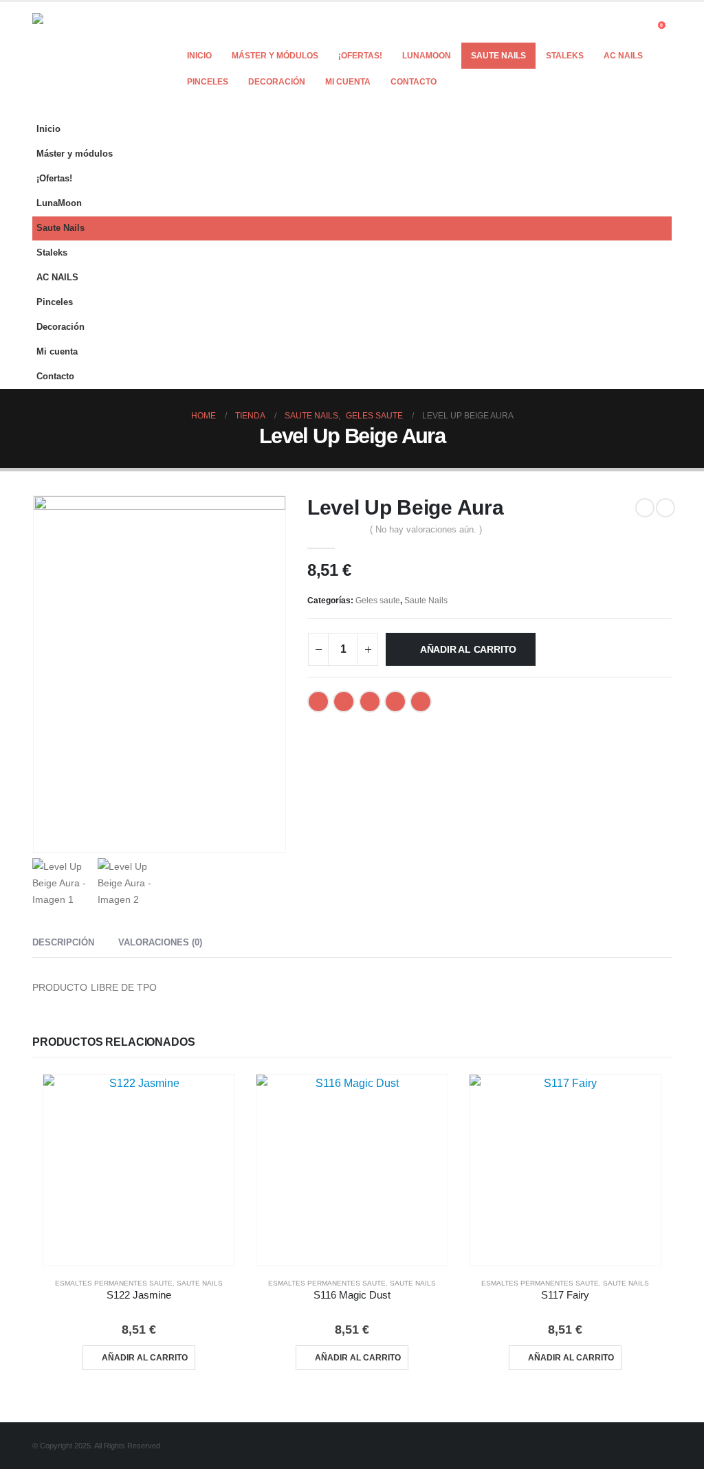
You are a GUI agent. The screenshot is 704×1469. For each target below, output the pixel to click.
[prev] (644, 507)
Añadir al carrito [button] (145, 1358)
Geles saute (377, 600)
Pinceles (207, 82)
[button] (637, 29)
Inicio (199, 55)
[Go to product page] (138, 1170)
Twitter (344, 702)
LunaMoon (426, 55)
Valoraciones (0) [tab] (160, 942)
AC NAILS (623, 55)
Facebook (318, 702)
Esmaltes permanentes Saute (114, 1283)
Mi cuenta (348, 82)
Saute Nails (498, 55)
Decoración (276, 82)
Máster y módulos (275, 55)
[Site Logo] (90, 59)
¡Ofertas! (360, 55)
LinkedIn (370, 702)
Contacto (413, 82)
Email (421, 702)
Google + (395, 702)
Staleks (565, 55)
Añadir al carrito (468, 649)
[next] (665, 507)
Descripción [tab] (63, 942)
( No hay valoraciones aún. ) (426, 529)
